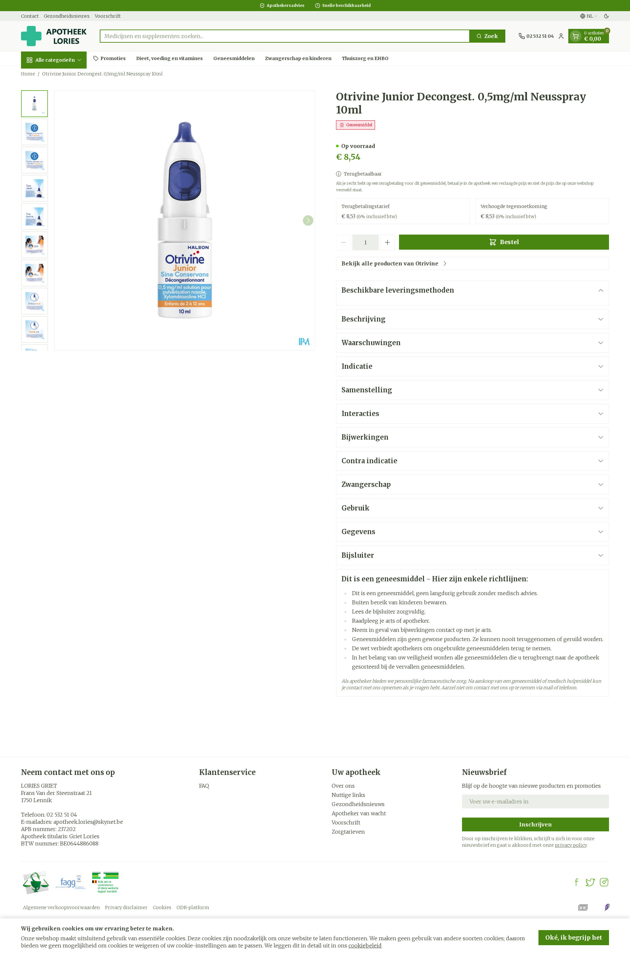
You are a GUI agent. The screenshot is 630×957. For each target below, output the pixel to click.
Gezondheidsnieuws (67, 16)
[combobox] (285, 36)
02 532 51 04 (62, 814)
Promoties (113, 58)
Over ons (343, 785)
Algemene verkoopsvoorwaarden (61, 907)
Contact (30, 16)
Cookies (162, 907)
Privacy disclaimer (126, 907)
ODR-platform (193, 907)
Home (28, 74)
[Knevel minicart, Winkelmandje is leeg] (575, 36)
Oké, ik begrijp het (573, 937)
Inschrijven (535, 824)
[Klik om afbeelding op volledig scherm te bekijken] (185, 220)
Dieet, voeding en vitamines (169, 58)
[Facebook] (576, 882)
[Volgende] (308, 220)
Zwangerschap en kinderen (298, 58)
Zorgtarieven (348, 831)
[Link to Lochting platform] (607, 907)
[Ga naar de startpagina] (54, 36)
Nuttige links (348, 795)
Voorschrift (108, 16)
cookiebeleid (365, 945)
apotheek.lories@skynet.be (88, 822)
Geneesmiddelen (234, 58)
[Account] (561, 36)
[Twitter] (590, 882)
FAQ (204, 785)
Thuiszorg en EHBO (365, 58)
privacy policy (571, 845)
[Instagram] (604, 882)
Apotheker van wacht (359, 813)
